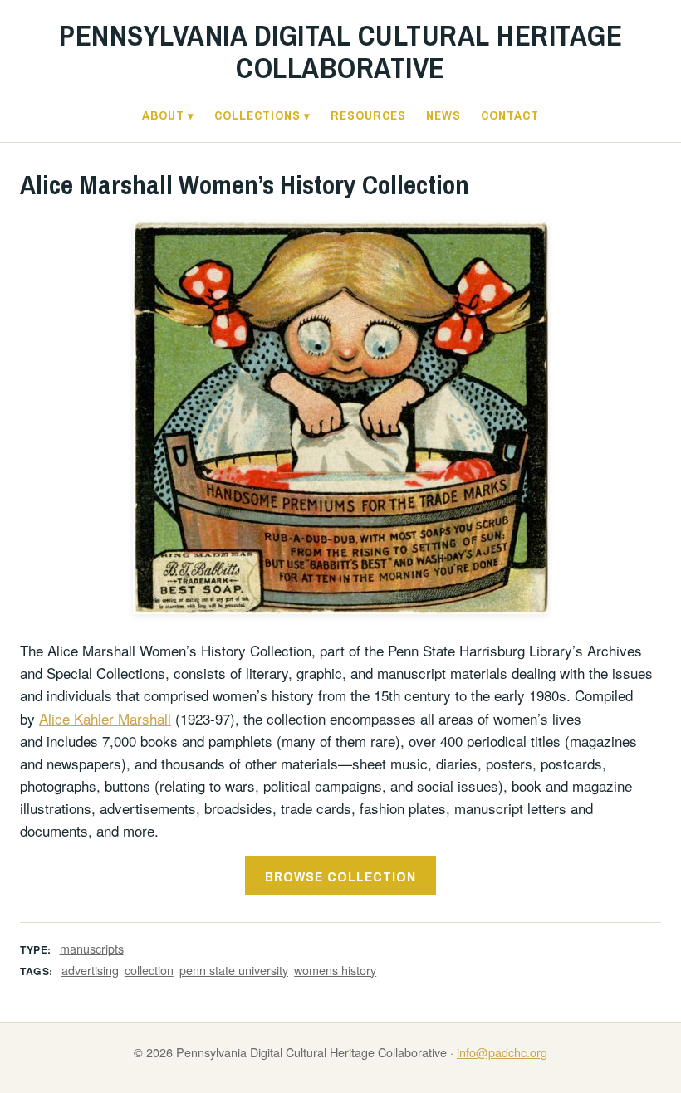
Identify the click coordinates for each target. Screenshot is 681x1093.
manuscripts (92, 948)
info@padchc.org (502, 1052)
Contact (510, 115)
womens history (335, 969)
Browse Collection (340, 876)
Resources (368, 115)
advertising (90, 969)
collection (149, 969)
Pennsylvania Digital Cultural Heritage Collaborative (340, 51)
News (443, 115)
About (163, 115)
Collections (257, 115)
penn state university (233, 969)
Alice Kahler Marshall (105, 718)
